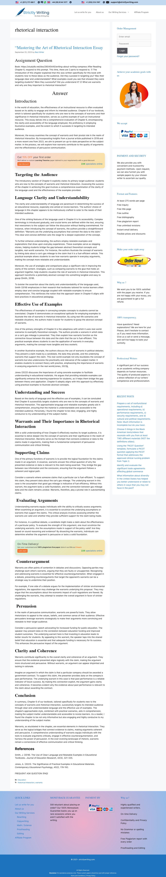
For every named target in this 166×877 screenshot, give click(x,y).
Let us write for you (82, 12)
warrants (39, 782)
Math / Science (24, 825)
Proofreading (23, 829)
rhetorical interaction (26, 782)
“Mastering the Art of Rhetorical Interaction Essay (59, 47)
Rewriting (21, 817)
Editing (20, 833)
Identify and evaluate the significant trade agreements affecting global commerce (131, 468)
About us (100, 12)
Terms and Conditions (78, 876)
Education (22, 780)
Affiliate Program (141, 12)
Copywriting (23, 821)
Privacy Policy (90, 876)
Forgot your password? (128, 56)
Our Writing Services (117, 12)
